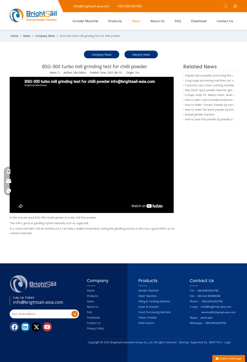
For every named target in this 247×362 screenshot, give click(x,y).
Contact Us (225, 21)
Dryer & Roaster (148, 307)
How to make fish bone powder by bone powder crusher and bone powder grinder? (210, 109)
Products (115, 21)
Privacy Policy (95, 328)
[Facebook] (14, 326)
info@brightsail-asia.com (38, 302)
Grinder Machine (85, 21)
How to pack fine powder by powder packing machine (210, 119)
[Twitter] (36, 326)
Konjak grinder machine (199, 114)
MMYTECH (215, 342)
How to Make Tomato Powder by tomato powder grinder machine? (210, 105)
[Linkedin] (25, 326)
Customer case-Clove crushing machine (209, 85)
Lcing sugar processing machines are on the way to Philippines (210, 80)
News (136, 21)
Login (227, 342)
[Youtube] (47, 326)
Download (199, 21)
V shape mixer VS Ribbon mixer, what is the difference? (210, 95)
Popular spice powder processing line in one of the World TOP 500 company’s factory (210, 75)
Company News (102, 54)
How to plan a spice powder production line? (210, 100)
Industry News (141, 54)
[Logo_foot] (33, 283)
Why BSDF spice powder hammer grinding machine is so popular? (210, 90)
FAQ (178, 21)
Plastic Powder (147, 317)
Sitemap (183, 342)
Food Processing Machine (154, 312)
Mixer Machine (147, 296)
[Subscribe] (74, 314)
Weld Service (146, 323)
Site (137, 72)
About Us (157, 21)
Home (91, 290)
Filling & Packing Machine (154, 301)
